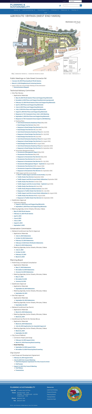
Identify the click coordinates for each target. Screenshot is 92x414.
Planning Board (51, 394)
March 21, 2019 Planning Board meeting (28, 342)
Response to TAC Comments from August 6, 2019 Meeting (33, 119)
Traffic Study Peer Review (25, 177)
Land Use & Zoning (52, 390)
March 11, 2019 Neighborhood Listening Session (26, 83)
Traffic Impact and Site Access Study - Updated (32, 184)
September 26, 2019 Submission (25, 288)
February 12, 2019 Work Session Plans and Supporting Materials (35, 102)
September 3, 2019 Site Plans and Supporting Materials (32, 116)
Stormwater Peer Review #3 (26, 166)
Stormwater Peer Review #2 (26, 159)
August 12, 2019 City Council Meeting (25, 366)
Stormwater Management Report (27, 152)
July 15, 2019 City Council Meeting (24, 360)
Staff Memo (19, 368)
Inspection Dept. (51, 399)
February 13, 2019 (21, 254)
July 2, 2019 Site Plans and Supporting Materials (31, 109)
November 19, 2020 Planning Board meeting (29, 349)
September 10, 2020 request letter (26, 347)
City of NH (15, 1)
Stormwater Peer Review (25, 154)
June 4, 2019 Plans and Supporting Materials (29, 107)
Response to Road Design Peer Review (29, 127)
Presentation (20, 370)
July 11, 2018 (19, 250)
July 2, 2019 (17, 220)
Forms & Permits (51, 392)
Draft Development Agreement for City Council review (33, 361)
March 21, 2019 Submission (24, 312)
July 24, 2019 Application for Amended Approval (31, 326)
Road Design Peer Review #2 (26, 129)
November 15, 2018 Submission (25, 269)
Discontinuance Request (21, 87)
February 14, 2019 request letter (25, 340)
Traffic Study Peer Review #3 (26, 195)
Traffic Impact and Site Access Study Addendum (32, 179)
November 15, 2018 (21, 279)
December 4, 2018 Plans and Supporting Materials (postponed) (35, 100)
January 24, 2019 (21, 281)
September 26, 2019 (21, 293)
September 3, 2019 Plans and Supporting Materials (31, 206)
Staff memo (19, 364)
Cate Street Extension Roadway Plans (29, 122)
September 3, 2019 (19, 225)
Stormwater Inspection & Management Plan (31, 168)
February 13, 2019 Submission (25, 240)
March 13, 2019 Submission (24, 245)
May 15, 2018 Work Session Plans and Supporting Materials (34, 98)
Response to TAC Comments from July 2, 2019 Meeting (32, 114)
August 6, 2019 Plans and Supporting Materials (30, 204)
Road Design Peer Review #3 (26, 136)
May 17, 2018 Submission (23, 267)
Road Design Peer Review (25, 125)
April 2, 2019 (17, 216)
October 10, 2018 (20, 252)
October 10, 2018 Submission (24, 238)
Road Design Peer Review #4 (26, 143)
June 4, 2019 (17, 218)
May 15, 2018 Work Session (22, 211)
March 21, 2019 (20, 316)
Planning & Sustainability (22, 387)
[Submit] (81, 5)
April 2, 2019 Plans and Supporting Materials (29, 105)
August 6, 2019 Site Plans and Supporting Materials (31, 112)
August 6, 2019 (18, 223)
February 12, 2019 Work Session (23, 213)
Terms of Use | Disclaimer (33, 405)
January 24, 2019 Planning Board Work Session (26, 81)
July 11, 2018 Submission (23, 236)
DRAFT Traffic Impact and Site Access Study (31, 174)
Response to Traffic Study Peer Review (29, 191)
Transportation (51, 397)
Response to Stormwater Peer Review (29, 157)
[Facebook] (60, 6)
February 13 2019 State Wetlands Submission (29, 243)
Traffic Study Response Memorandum (29, 188)
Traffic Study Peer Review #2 (26, 186)
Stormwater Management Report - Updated (30, 164)
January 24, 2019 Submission (24, 272)
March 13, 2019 (20, 257)
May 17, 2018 (19, 277)
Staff (45, 12)
